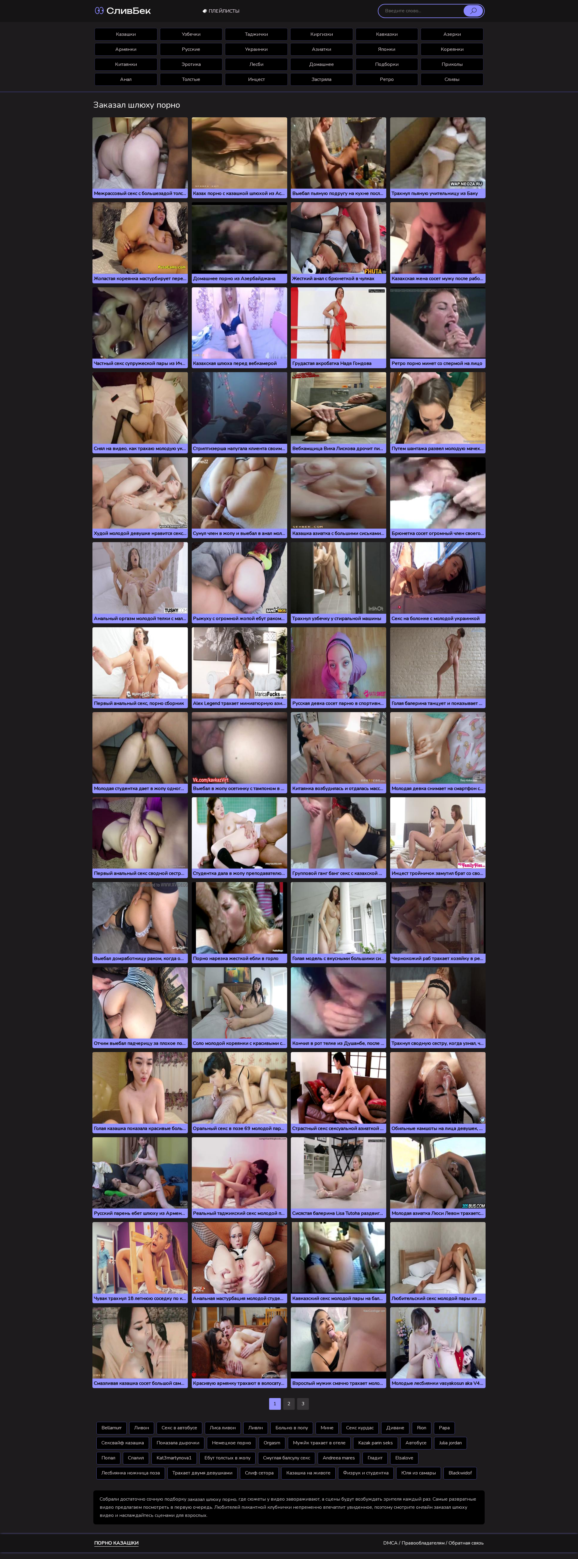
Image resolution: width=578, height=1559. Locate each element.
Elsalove (404, 1458)
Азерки (452, 34)
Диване (395, 1428)
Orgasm (272, 1443)
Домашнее (321, 64)
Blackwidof (460, 1473)
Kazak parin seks (375, 1443)
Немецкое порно (231, 1443)
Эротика (191, 64)
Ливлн (255, 1428)
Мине (327, 1428)
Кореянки (452, 49)
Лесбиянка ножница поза (130, 1473)
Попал (108, 1458)
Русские (191, 49)
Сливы (452, 79)
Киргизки (321, 34)
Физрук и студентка (366, 1473)
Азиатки (321, 49)
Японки (386, 49)
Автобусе (416, 1443)
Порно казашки (116, 1543)
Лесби (256, 64)
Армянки (125, 49)
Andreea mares (339, 1458)
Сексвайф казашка (122, 1443)
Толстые (191, 79)
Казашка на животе (308, 1473)
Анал (126, 79)
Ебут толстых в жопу (227, 1458)
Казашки (126, 34)
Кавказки (387, 34)
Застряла (321, 79)
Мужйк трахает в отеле (319, 1443)
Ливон (141, 1428)
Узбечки (191, 34)
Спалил (136, 1458)
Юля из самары (418, 1473)
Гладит (375, 1458)
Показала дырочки (178, 1443)
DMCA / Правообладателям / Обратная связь (433, 1543)
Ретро (387, 79)
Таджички (256, 34)
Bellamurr (111, 1428)
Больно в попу (291, 1428)
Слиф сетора (259, 1473)
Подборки (387, 64)
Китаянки (126, 64)
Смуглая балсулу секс (286, 1458)
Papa (444, 1428)
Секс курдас (360, 1428)
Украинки (256, 49)
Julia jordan (450, 1443)
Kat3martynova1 (174, 1458)
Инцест (256, 79)
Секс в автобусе (179, 1428)
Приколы (452, 64)
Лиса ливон (223, 1428)
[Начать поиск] (473, 11)
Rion (421, 1428)
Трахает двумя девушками (202, 1473)
